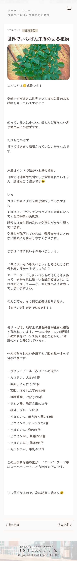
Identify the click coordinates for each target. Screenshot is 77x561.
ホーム (12, 10)
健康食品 (30, 30)
